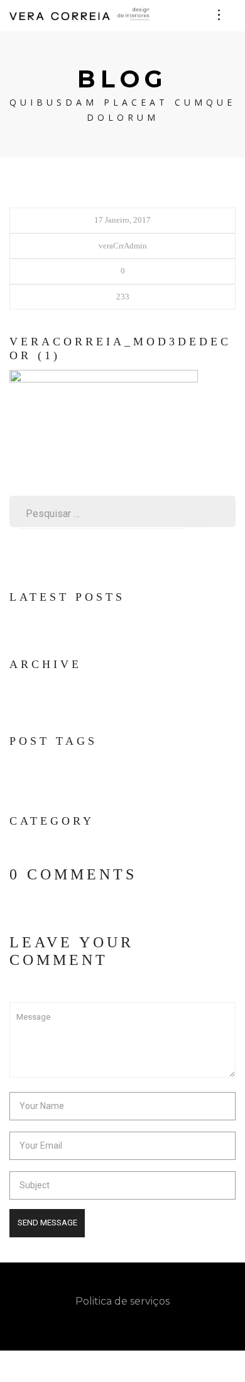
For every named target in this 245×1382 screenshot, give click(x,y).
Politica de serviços (122, 1301)
